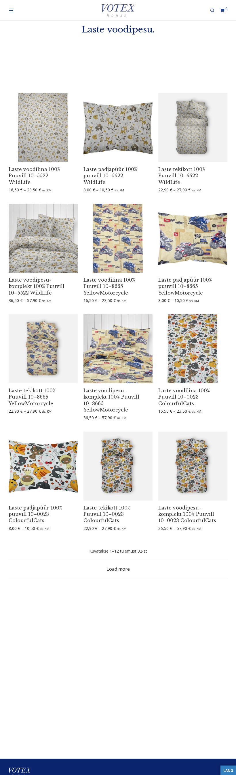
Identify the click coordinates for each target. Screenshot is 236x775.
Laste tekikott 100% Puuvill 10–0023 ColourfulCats (106, 514)
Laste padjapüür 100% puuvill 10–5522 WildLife (110, 175)
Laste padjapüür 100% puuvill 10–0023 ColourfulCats (35, 514)
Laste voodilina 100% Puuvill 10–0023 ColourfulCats (184, 397)
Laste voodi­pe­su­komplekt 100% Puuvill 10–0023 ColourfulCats (187, 514)
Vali (10, 190)
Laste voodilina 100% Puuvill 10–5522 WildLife (34, 175)
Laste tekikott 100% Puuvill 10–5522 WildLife (181, 175)
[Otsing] (214, 10)
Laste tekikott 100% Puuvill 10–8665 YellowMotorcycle (32, 397)
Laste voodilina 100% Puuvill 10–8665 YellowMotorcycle (109, 286)
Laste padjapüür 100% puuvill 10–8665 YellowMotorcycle (185, 286)
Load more (118, 569)
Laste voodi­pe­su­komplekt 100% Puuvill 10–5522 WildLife (36, 286)
